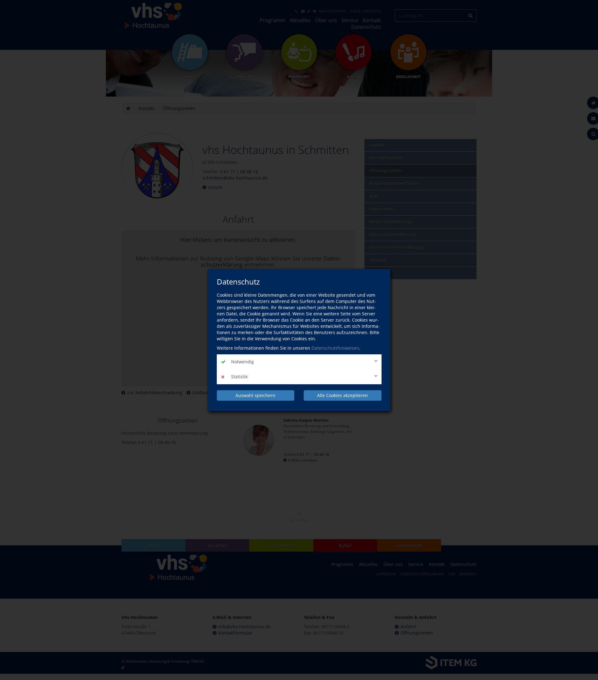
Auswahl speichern (255, 395)
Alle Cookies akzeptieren (342, 395)
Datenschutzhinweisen (335, 348)
